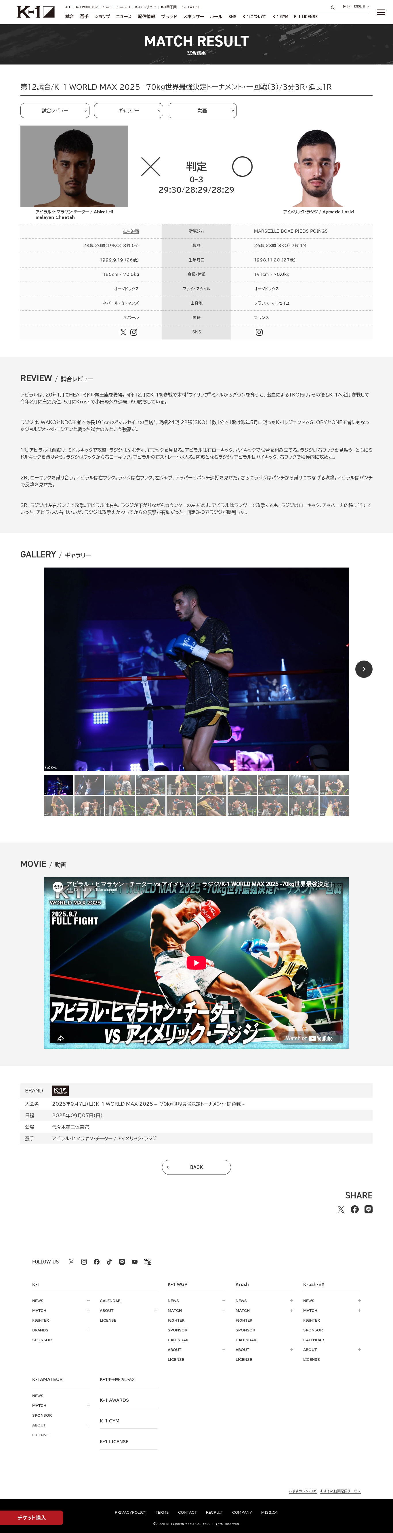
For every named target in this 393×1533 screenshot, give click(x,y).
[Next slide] (364, 669)
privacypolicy (130, 1512)
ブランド (169, 17)
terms (162, 1512)
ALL (68, 7)
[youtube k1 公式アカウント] (134, 1262)
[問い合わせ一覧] (346, 6)
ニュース (124, 17)
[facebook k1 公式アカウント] (96, 1262)
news (37, 1300)
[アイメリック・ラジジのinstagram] (259, 332)
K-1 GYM (280, 17)
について (254, 17)
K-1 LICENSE (306, 17)
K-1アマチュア (145, 7)
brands (40, 1330)
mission (269, 1512)
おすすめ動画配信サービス (340, 1491)
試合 (69, 17)
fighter (40, 1320)
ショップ (102, 17)
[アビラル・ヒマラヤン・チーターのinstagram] (134, 332)
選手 (84, 17)
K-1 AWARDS (191, 7)
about (106, 1310)
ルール (216, 17)
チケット (32, 1517)
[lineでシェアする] (368, 1209)
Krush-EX (123, 7)
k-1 (117, 1380)
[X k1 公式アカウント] (71, 1262)
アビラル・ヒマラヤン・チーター (82, 1138)
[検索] (335, 7)
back (196, 1167)
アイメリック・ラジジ (137, 1138)
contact (187, 1512)
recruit (214, 1512)
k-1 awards (114, 1400)
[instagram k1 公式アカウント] (84, 1262)
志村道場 (131, 231)
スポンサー (193, 17)
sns (232, 17)
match (39, 1310)
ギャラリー (128, 110)
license (108, 1320)
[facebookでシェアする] (355, 1209)
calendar (110, 1300)
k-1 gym (109, 1421)
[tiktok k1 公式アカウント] (109, 1262)
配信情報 (146, 17)
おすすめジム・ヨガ (303, 1491)
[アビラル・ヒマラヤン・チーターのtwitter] (123, 332)
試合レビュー (55, 110)
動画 (202, 110)
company (242, 1512)
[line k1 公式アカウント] (122, 1262)
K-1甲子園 (169, 7)
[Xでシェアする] (341, 1209)
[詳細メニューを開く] (381, 12)
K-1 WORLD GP (87, 7)
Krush (106, 7)
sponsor (42, 1340)
